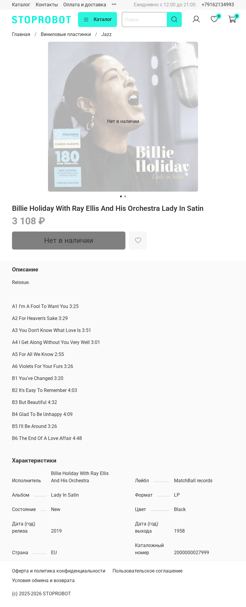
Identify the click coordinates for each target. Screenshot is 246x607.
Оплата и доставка (84, 4)
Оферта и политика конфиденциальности (58, 571)
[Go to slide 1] (121, 196)
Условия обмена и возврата (43, 580)
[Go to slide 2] (125, 196)
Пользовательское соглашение (147, 571)
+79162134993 (218, 4)
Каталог (21, 4)
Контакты (47, 4)
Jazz (106, 34)
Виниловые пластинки (66, 34)
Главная (21, 34)
